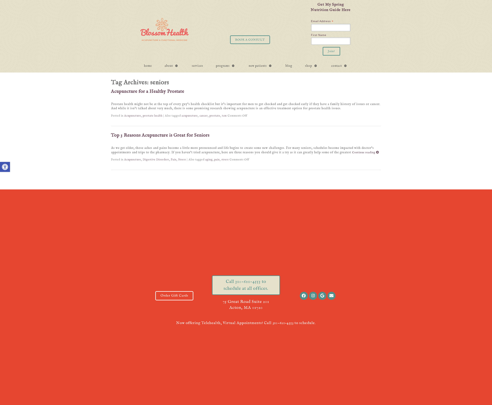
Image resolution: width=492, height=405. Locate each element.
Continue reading (364, 152)
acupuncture (190, 116)
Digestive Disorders (156, 159)
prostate (214, 116)
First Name (318, 35)
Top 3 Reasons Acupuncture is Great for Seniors (160, 135)
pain (217, 159)
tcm (224, 116)
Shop (308, 66)
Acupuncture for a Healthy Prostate (147, 91)
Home (148, 66)
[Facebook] (304, 296)
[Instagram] (313, 296)
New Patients (258, 66)
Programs (223, 66)
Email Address (322, 21)
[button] (5, 167)
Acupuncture (132, 116)
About (169, 66)
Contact (336, 66)
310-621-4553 (283, 323)
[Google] (322, 296)
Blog (289, 66)
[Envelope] (331, 296)
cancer (203, 116)
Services (197, 66)
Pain (173, 159)
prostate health (152, 116)
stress (225, 159)
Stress (182, 159)
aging (209, 159)
